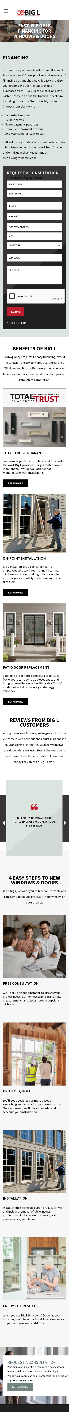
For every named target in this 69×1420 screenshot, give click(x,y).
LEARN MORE (15, 483)
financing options (14, 80)
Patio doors (10, 679)
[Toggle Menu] (7, 10)
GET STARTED (20, 1386)
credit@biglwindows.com (19, 158)
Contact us (45, 1376)
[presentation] (5, 824)
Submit (15, 311)
